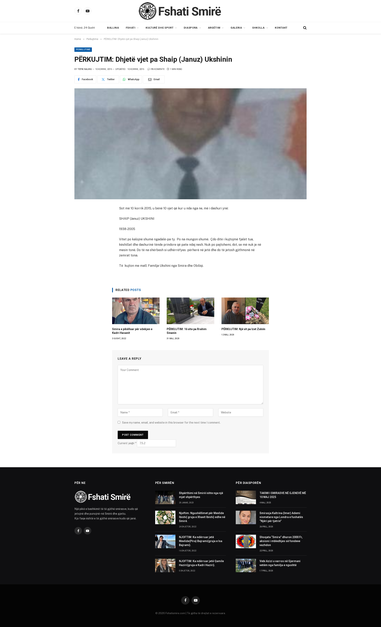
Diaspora (191, 27)
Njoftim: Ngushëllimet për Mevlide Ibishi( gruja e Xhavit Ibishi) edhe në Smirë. (202, 517)
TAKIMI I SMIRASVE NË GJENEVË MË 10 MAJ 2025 (283, 495)
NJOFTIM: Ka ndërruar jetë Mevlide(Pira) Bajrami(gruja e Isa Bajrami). (200, 541)
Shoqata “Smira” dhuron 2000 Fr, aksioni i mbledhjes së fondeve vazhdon (281, 541)
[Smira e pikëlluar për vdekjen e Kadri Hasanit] (136, 311)
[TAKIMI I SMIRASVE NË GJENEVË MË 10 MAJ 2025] (246, 497)
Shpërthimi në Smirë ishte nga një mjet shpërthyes (201, 495)
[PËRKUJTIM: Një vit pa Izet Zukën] (245, 311)
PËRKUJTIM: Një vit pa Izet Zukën (243, 329)
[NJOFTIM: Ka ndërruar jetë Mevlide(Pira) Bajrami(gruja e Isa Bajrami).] (165, 541)
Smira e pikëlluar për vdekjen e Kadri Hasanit (132, 330)
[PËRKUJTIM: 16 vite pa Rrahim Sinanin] (190, 311)
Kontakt (281, 27)
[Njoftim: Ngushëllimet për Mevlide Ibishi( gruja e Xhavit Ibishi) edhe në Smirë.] (165, 517)
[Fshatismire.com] (190, 11)
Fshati (131, 27)
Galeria (236, 27)
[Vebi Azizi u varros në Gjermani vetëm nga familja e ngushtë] (246, 565)
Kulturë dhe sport (159, 27)
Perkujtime (83, 49)
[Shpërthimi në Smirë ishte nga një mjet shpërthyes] (165, 497)
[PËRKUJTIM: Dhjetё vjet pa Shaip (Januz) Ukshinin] (190, 143)
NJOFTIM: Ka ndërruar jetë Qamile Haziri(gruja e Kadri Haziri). (201, 563)
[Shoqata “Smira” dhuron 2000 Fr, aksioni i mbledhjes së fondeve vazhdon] (246, 541)
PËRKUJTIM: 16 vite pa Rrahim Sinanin (187, 330)
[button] (304, 27)
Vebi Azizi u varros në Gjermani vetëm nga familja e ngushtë (280, 563)
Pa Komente (158, 69)
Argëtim (214, 27)
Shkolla (258, 27)
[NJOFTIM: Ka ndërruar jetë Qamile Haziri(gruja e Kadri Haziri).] (165, 565)
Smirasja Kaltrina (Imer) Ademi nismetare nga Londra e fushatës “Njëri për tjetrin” (281, 517)
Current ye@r (127, 443)
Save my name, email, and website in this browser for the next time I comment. (171, 422)
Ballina (113, 27)
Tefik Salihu (85, 69)
